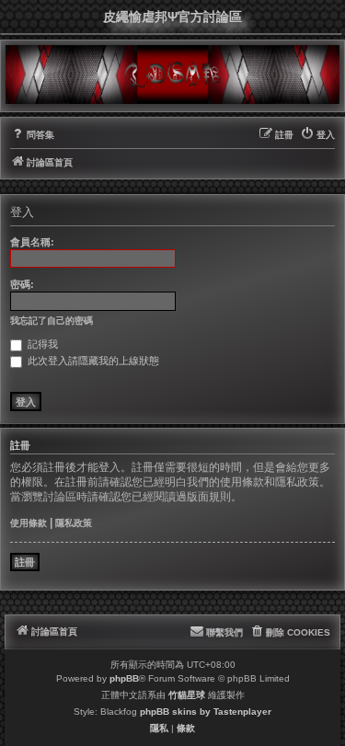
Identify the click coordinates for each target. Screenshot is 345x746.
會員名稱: (32, 241)
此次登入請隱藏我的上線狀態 (92, 360)
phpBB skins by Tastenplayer (205, 711)
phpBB (124, 678)
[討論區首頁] (172, 74)
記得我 (41, 344)
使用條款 (28, 523)
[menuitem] (32, 135)
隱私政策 (73, 523)
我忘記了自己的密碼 (51, 321)
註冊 (25, 562)
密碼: (22, 284)
